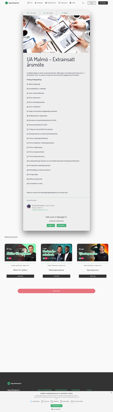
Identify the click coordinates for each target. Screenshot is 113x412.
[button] (56, 409)
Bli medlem (103, 2)
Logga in (91, 2)
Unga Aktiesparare (45, 390)
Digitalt (66, 13)
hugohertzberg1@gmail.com (40, 210)
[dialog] (56, 401)
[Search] (83, 3)
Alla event (56, 291)
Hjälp (89, 390)
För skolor (76, 390)
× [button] (111, 392)
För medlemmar (61, 390)
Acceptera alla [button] (56, 405)
